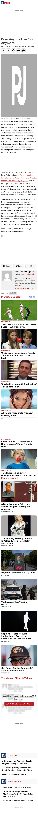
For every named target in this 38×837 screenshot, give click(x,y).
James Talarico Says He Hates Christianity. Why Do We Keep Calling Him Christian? (18, 794)
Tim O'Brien (5, 673)
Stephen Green (6, 607)
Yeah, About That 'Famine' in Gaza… (15, 603)
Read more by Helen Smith (25, 288)
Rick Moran (5, 575)
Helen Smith (5, 47)
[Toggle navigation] (35, 3)
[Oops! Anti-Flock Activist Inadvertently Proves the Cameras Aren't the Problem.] (19, 621)
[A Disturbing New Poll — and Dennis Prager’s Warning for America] (19, 491)
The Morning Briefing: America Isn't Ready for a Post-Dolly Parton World (16, 541)
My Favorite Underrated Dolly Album (18, 801)
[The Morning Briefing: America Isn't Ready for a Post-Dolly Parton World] (19, 525)
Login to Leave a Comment (19, 704)
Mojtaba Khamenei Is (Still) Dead (18, 572)
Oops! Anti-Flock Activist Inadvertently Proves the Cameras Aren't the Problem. (16, 636)
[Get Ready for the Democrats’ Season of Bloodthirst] (19, 655)
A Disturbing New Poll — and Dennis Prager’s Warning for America (15, 506)
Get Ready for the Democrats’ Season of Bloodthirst (17, 669)
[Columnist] (8, 276)
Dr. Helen (19, 285)
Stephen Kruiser (7, 546)
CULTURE (13, 293)
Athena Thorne (6, 641)
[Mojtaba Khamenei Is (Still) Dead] (19, 560)
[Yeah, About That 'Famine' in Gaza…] (19, 589)
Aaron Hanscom (7, 511)
